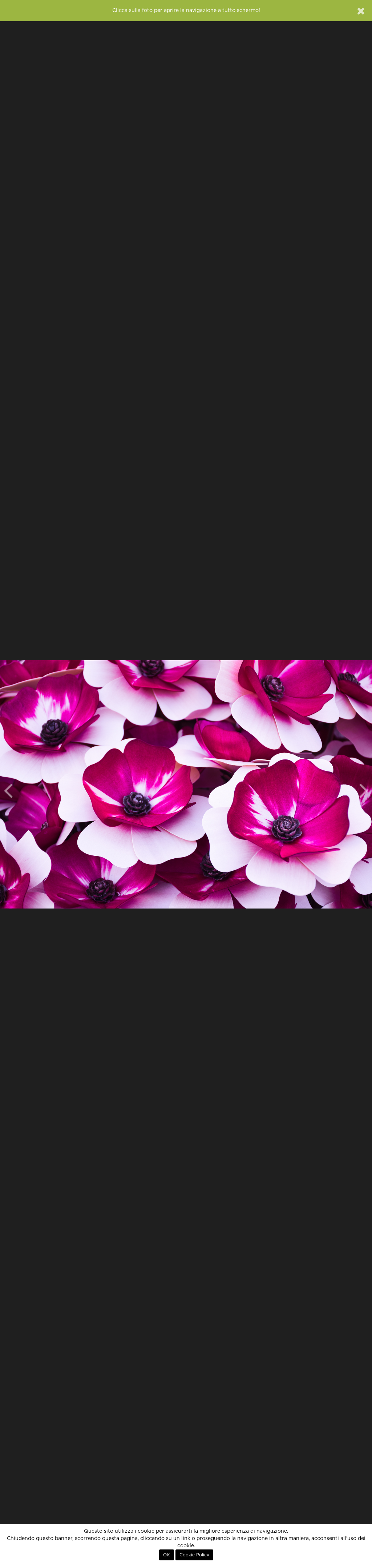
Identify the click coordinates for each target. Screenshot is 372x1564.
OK (166, 1555)
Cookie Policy (194, 1555)
